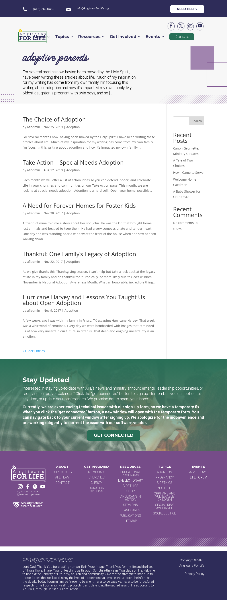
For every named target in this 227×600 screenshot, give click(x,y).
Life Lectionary (130, 480)
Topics (62, 37)
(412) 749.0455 (43, 9)
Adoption (73, 127)
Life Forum (198, 477)
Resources (89, 37)
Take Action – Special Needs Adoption (73, 162)
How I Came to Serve (188, 172)
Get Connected (113, 435)
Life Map (130, 521)
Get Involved (123, 37)
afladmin (33, 127)
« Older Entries (34, 351)
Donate (181, 36)
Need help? (187, 9)
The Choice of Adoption (54, 119)
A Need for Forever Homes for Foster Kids (79, 205)
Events (153, 37)
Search (197, 121)
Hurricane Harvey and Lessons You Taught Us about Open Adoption (84, 300)
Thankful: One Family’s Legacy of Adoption (79, 254)
